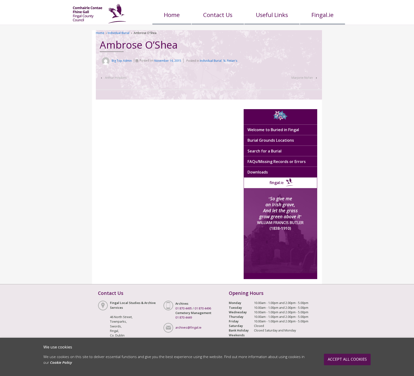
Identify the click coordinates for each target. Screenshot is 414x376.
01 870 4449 (183, 317)
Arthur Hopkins (116, 77)
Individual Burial (118, 33)
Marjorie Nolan (302, 77)
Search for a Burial (264, 151)
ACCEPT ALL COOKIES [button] (347, 359)
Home (172, 15)
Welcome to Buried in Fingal (273, 129)
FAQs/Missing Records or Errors (276, 161)
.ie (277, 182)
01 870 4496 (203, 308)
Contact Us (217, 15)
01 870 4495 (183, 308)
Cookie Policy (61, 362)
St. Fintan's (230, 61)
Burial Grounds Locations (270, 140)
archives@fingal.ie (188, 327)
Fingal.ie (322, 15)
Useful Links (272, 15)
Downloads (257, 172)
